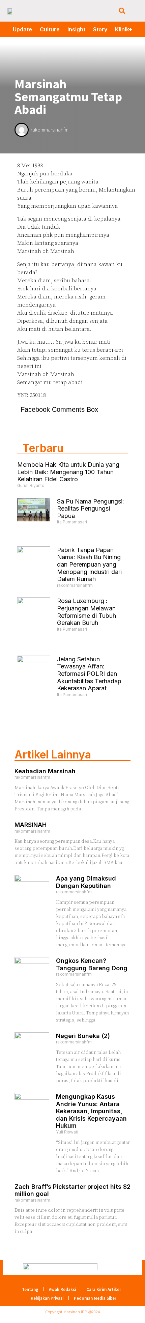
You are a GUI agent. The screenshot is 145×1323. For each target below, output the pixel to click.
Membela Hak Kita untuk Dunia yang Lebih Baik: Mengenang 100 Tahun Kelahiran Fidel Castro (68, 472)
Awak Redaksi (62, 1289)
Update (22, 29)
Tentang (30, 1289)
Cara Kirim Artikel (103, 1289)
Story (100, 29)
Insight (76, 29)
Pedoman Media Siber (95, 1298)
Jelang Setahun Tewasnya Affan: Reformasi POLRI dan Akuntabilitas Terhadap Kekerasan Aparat (89, 674)
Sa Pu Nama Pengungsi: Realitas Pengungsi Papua (90, 508)
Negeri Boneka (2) (83, 1035)
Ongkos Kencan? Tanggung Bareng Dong (91, 964)
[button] (122, 11)
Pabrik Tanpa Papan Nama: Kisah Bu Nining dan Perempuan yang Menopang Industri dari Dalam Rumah (89, 564)
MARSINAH (30, 824)
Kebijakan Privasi (47, 1298)
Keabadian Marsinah (45, 771)
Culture (50, 29)
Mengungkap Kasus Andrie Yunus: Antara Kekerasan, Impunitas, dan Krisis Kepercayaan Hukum (91, 1111)
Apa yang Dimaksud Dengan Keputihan (86, 882)
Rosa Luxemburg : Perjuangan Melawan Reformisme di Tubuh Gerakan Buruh (86, 611)
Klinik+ (123, 29)
